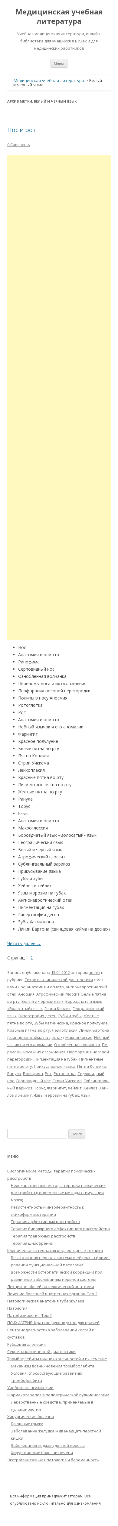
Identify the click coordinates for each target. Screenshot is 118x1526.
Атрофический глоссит (58, 994)
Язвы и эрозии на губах (56, 1095)
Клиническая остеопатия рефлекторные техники (55, 1250)
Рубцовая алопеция (26, 1344)
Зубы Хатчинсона (51, 1023)
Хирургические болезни (30, 1416)
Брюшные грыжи (27, 1423)
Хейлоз (90, 1088)
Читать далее (24, 943)
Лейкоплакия (64, 1030)
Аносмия (26, 994)
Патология (17, 1308)
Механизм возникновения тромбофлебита (52, 1366)
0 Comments (18, 144)
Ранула (14, 1073)
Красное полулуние (89, 1023)
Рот (48, 1073)
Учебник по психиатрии (30, 1387)
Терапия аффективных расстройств (45, 1221)
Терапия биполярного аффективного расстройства (60, 1228)
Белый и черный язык (42, 1001)
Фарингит (56, 1088)
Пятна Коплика (91, 1066)
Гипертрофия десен (37, 1015)
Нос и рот (21, 130)
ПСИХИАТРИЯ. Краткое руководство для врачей (53, 1322)
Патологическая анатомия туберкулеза (45, 1301)
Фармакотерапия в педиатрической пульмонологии (58, 1395)
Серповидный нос (33, 1080)
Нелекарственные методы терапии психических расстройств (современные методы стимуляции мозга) (58, 1193)
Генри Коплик (57, 1008)
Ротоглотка (65, 1073)
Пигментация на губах (55, 1059)
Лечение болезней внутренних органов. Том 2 (52, 1293)
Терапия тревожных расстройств (43, 1236)
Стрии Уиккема (67, 1080)
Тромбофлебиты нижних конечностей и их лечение (57, 1358)
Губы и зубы (70, 1015)
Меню (59, 63)
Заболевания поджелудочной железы (48, 1445)
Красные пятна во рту (28, 1030)
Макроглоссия (78, 1037)
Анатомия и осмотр (45, 987)
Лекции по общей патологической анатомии (50, 1286)
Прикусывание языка (54, 1066)
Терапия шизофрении (32, 1243)
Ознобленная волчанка (77, 1044)
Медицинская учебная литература (59, 16)
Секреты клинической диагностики (59, 979)
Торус (39, 1088)
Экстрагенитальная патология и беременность (53, 1460)
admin (94, 972)
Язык (85, 1095)
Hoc (21, 987)
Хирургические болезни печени (42, 1452)
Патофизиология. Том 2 (29, 1315)
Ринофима (33, 1073)
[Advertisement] (59, 397)
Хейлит (75, 1088)
